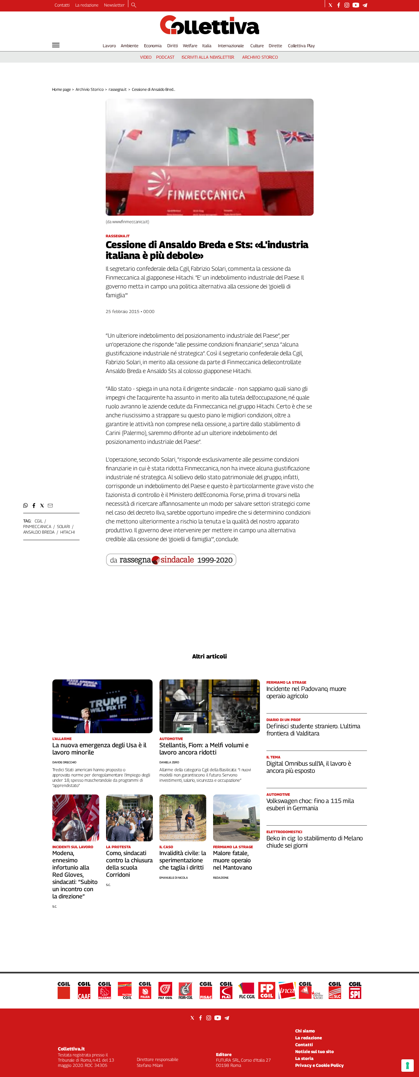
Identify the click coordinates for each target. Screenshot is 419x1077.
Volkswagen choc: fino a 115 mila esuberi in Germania (310, 804)
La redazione (87, 5)
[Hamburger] (56, 45)
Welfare (190, 45)
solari (63, 526)
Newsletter (114, 5)
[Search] (133, 6)
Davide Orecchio (64, 762)
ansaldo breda (39, 532)
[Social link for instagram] (346, 5)
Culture (257, 45)
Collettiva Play (301, 45)
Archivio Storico (89, 89)
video (146, 57)
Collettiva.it (71, 1048)
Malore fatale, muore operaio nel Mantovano (232, 860)
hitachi (67, 532)
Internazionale (231, 45)
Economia (153, 45)
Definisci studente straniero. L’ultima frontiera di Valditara (313, 729)
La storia (304, 1058)
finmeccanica (37, 526)
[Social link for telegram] (364, 5)
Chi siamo (305, 1030)
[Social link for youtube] (356, 5)
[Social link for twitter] (330, 5)
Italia (206, 45)
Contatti (62, 5)
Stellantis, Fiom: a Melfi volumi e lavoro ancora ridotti (203, 748)
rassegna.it (118, 89)
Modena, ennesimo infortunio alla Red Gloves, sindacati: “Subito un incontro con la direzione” (75, 875)
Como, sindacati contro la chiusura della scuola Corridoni (129, 864)
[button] (25, 505)
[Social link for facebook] (338, 5)
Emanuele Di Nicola (173, 877)
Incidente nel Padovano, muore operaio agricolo (306, 692)
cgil (39, 520)
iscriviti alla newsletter (208, 57)
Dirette (275, 45)
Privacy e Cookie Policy (319, 1065)
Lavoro (109, 45)
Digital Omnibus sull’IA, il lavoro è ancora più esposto (308, 767)
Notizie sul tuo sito (314, 1051)
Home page (61, 89)
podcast (165, 57)
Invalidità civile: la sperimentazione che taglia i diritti (182, 860)
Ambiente (129, 45)
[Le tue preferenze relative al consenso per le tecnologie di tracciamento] (407, 1065)
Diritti (172, 45)
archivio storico (260, 57)
